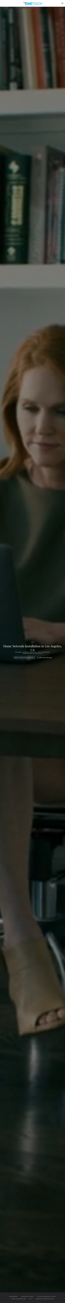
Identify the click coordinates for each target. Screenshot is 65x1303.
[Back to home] (32, 3)
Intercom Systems (27, 1296)
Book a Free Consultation (24, 657)
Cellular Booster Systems (46, 1296)
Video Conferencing (19, 1298)
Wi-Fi (30, 1298)
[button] (62, 3)
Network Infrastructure (45, 1298)
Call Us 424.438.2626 (45, 657)
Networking (13, 1296)
